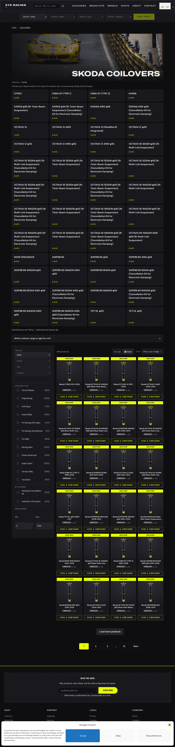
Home (14, 28)
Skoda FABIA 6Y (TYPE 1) (69, 474)
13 (124, 646)
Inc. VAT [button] (165, 7)
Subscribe (108, 690)
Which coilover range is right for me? (32, 338)
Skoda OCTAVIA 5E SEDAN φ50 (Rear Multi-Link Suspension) (150, 475)
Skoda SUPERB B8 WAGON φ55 (123, 518)
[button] (169, 725)
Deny (118, 736)
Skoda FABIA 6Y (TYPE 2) (123, 562)
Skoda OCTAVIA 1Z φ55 (96, 606)
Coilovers (16, 82)
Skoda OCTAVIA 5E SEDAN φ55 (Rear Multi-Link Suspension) (69, 430)
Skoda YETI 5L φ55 (69, 518)
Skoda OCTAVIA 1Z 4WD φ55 (123, 474)
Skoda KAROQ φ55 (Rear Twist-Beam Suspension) (150, 519)
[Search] (62, 6)
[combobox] (46, 6)
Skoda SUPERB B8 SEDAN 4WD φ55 (150, 562)
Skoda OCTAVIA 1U (123, 385)
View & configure (69, 397)
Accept (83, 736)
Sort (138, 351)
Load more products (110, 631)
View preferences (154, 736)
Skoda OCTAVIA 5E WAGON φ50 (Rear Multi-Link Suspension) (96, 563)
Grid (129, 352)
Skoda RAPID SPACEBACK (69, 562)
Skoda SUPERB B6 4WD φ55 (96, 518)
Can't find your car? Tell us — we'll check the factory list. (35, 330)
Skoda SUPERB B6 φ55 (150, 606)
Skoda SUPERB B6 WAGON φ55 (123, 429)
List (119, 352)
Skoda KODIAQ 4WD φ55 (69, 606)
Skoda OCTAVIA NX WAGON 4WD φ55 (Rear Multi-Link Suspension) (96, 430)
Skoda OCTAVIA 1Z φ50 (150, 385)
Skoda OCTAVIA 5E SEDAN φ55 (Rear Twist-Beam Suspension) (123, 607)
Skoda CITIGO (69, 384)
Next (135, 646)
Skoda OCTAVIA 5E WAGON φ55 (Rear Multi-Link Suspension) (150, 430)
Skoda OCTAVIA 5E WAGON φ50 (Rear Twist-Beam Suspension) (96, 386)
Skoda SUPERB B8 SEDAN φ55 (96, 474)
